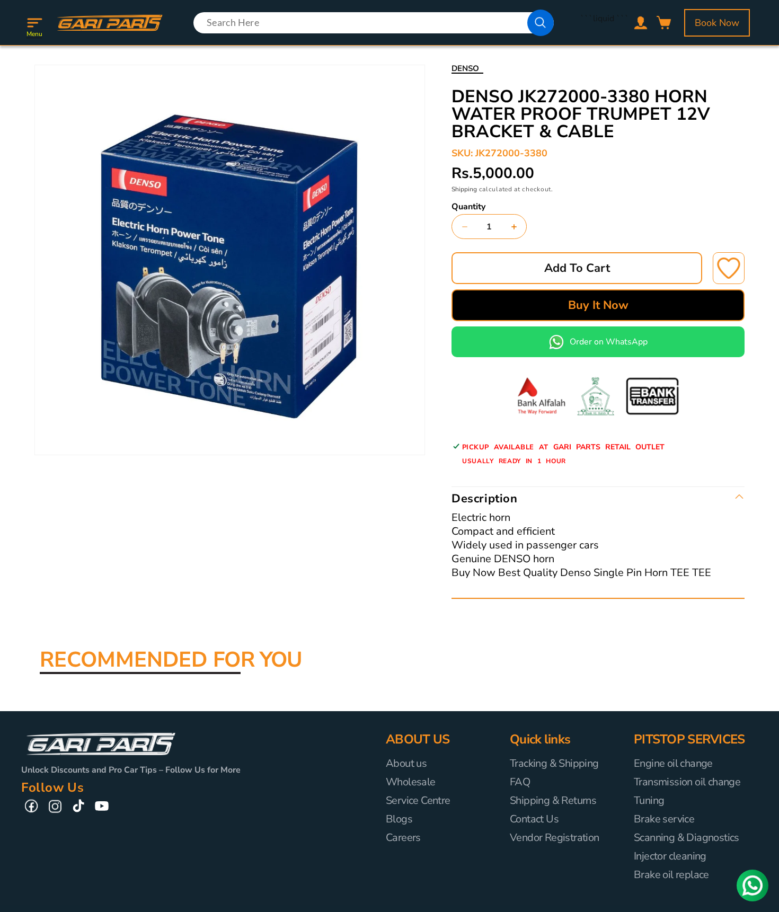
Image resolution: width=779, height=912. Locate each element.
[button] (34, 22)
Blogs (399, 819)
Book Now (717, 22)
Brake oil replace (671, 874)
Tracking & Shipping (554, 764)
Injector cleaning (670, 856)
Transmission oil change (687, 782)
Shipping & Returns (553, 800)
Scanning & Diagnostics (686, 837)
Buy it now (598, 305)
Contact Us (534, 819)
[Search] (540, 23)
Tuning (649, 800)
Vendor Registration (554, 837)
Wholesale (411, 782)
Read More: (473, 587)
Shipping (464, 189)
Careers (403, 837)
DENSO (465, 68)
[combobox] (373, 22)
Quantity (468, 206)
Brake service (664, 819)
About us (406, 764)
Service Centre (418, 800)
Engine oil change (673, 764)
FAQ (520, 782)
